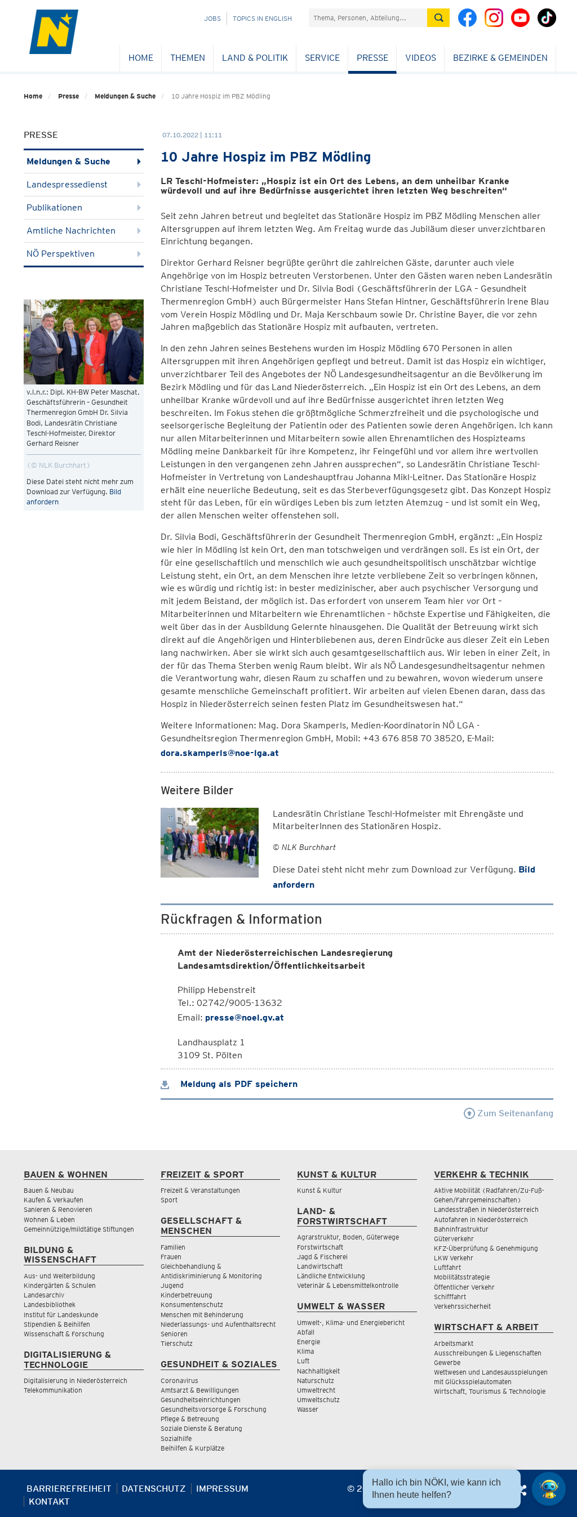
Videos (420, 57)
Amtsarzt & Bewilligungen (200, 1390)
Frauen (171, 1256)
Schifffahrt (450, 1296)
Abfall (305, 1332)
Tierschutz (177, 1343)
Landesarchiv (44, 1295)
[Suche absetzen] (438, 17)
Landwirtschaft (320, 1266)
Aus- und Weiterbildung (59, 1276)
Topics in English (262, 18)
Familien (173, 1247)
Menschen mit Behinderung (202, 1314)
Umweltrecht (316, 1390)
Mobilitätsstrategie (462, 1277)
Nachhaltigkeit (318, 1371)
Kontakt (49, 1501)
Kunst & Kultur (319, 1190)
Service (322, 57)
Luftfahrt (447, 1267)
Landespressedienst (67, 184)
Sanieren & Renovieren (58, 1209)
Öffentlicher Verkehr (464, 1287)
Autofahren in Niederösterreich (481, 1219)
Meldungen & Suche (125, 96)
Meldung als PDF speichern (237, 1084)
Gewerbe (447, 1362)
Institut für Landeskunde (61, 1314)
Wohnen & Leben (49, 1219)
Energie (308, 1341)
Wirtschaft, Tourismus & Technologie (489, 1391)
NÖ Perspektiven (60, 253)
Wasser (307, 1409)
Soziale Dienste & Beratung (201, 1428)
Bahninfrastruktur (461, 1229)
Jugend (172, 1285)
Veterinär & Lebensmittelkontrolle (347, 1285)
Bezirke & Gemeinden (500, 57)
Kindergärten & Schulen (60, 1285)
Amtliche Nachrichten (71, 230)
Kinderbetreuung (186, 1295)
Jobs (212, 18)
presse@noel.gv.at (244, 1017)
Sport (169, 1200)
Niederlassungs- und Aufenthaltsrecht (218, 1324)
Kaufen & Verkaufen (53, 1200)
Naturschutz (315, 1380)
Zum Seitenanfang (514, 1113)
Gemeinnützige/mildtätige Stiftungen (79, 1229)
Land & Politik (255, 57)
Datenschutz (154, 1488)
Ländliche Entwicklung (331, 1276)
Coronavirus (179, 1380)
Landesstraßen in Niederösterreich (486, 1209)
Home (140, 57)
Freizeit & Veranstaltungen (200, 1190)
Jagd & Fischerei (322, 1256)
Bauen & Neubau (49, 1190)
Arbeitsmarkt (453, 1343)
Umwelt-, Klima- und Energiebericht (351, 1322)
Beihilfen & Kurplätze (192, 1448)
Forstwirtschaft (320, 1247)
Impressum (222, 1488)
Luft (303, 1361)
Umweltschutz (318, 1399)
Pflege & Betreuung (190, 1419)
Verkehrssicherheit (462, 1306)
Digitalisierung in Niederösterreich (75, 1380)
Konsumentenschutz (192, 1304)
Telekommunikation (53, 1390)
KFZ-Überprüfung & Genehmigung (486, 1248)
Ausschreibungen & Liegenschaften (488, 1353)
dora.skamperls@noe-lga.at (220, 753)
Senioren (174, 1334)
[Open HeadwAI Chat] (549, 1489)
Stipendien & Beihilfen (57, 1324)
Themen (187, 57)
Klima (305, 1351)
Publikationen (54, 207)
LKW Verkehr (453, 1258)
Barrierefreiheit (69, 1488)
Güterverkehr (454, 1238)
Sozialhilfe (176, 1438)
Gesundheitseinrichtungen (201, 1399)
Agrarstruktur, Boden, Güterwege (348, 1237)
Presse (372, 57)
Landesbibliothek (50, 1304)
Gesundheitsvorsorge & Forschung (214, 1409)
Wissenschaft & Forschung (64, 1334)
